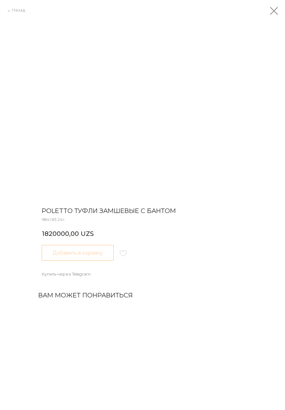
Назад (18, 10)
